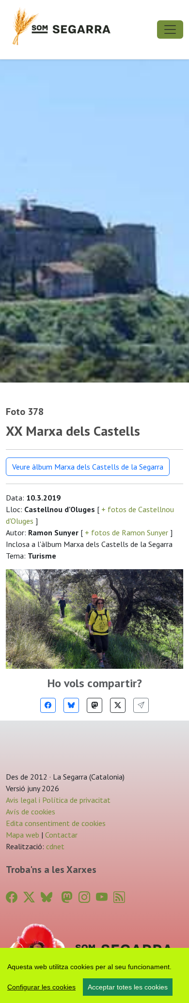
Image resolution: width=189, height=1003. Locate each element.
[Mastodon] (94, 705)
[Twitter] (118, 705)
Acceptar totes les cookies (128, 987)
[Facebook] (48, 705)
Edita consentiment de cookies (56, 823)
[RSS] (119, 897)
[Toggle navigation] (170, 29)
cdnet (54, 846)
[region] (94, 975)
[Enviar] (141, 705)
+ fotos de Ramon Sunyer (126, 532)
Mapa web (22, 835)
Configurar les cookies (41, 987)
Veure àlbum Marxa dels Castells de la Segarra (87, 467)
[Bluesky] (71, 705)
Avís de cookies (30, 811)
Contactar (61, 835)
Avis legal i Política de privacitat (58, 800)
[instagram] (84, 897)
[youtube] (102, 897)
